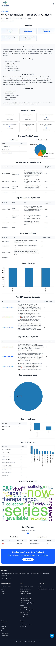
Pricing (3, 624)
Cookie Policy (4, 635)
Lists (2, 591)
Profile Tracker (24, 614)
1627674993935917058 (7, 317)
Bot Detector (23, 596)
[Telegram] (52, 636)
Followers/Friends (6, 587)
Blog (39, 587)
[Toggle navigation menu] (53, 4)
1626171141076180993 (7, 327)
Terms (3, 631)
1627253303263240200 (7, 307)
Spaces (3, 593)
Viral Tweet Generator (26, 598)
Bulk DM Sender (24, 612)
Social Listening (24, 617)
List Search (23, 605)
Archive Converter (25, 591)
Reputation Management (27, 610)
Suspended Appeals (25, 607)
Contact (3, 628)
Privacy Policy (5, 633)
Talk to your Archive (25, 593)
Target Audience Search (26, 587)
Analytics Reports (24, 600)
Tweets (3, 589)
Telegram (24, 626)
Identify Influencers (25, 589)
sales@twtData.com (27, 624)
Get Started (28, 559)
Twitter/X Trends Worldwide (46, 589)
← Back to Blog (4, 11)
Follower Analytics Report (27, 603)
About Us (3, 626)
